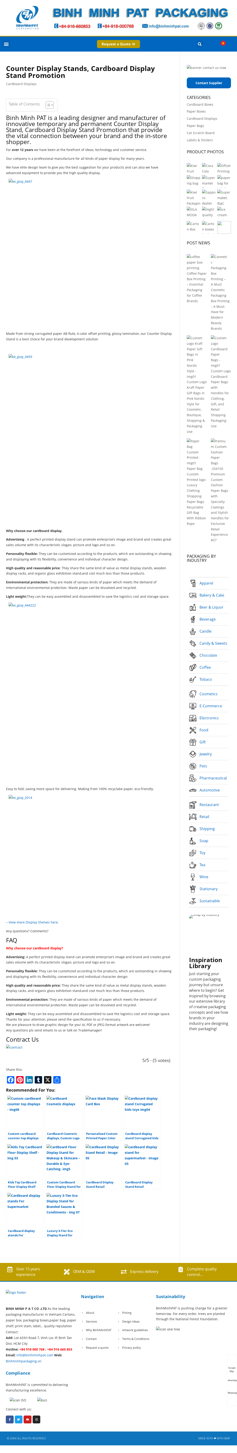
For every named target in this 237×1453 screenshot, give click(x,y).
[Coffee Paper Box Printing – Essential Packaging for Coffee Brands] (195, 262)
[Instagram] (37, 1419)
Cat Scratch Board (201, 133)
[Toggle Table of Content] (47, 105)
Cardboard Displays (21, 84)
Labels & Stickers (200, 140)
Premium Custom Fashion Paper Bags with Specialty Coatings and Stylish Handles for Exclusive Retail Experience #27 (220, 507)
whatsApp (232, 1380)
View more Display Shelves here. (34, 922)
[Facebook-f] (10, 1419)
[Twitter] (19, 1419)
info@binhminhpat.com (34, 1355)
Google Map (232, 1368)
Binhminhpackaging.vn (23, 1361)
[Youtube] (27, 1419)
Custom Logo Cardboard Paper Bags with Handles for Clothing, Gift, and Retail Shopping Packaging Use (221, 398)
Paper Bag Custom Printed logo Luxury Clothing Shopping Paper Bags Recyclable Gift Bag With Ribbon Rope (196, 496)
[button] (6, 44)
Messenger (232, 1392)
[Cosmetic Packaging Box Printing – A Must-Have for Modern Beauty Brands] (219, 270)
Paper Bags (195, 125)
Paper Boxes (196, 111)
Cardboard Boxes (200, 104)
